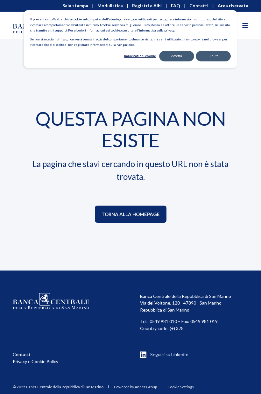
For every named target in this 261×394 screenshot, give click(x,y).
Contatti (21, 354)
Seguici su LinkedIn (169, 354)
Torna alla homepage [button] (131, 214)
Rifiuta (213, 56)
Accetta (176, 56)
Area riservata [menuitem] (233, 6)
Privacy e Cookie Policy (35, 361)
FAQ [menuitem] (175, 6)
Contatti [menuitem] (198, 6)
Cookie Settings (180, 386)
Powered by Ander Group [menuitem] (135, 386)
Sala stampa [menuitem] (75, 6)
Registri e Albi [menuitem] (147, 6)
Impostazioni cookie (140, 56)
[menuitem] (58, 386)
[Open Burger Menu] (245, 25)
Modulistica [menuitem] (110, 6)
